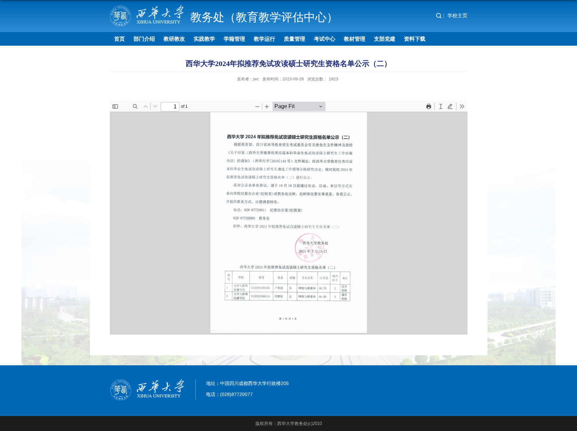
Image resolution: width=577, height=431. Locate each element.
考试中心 (324, 39)
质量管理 (294, 39)
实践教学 (204, 39)
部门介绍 (144, 39)
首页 (119, 39)
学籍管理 (234, 39)
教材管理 (354, 39)
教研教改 (174, 39)
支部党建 (384, 39)
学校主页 (457, 15)
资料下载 (414, 39)
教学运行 (264, 39)
